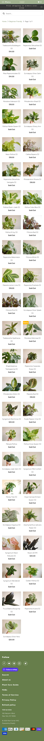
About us (6, 680)
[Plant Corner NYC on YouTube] (9, 663)
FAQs (4, 690)
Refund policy (9, 705)
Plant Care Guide (10, 685)
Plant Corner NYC (13, 721)
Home (4, 21)
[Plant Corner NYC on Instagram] (19, 663)
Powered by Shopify (8, 723)
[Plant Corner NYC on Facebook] (4, 663)
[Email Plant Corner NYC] (26, 663)
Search (5, 675)
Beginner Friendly (15, 21)
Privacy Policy (9, 700)
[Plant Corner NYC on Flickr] (22, 663)
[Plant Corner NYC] (22, 2)
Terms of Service (10, 695)
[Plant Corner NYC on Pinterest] (14, 663)
